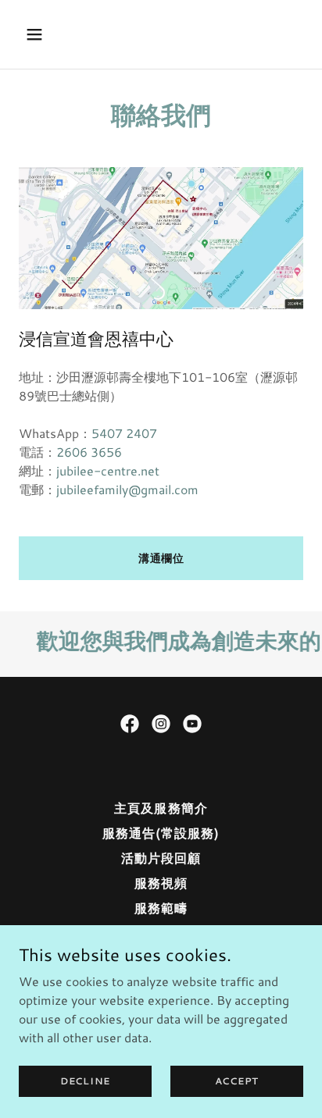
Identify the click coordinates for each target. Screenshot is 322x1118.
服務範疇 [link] (161, 908)
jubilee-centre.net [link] (107, 470)
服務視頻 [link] (161, 883)
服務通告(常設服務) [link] (161, 833)
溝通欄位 (161, 558)
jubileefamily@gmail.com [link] (127, 489)
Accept (237, 1081)
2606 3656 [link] (89, 452)
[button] (40, 34)
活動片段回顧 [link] (161, 858)
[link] (129, 723)
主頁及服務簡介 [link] (160, 808)
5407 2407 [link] (124, 433)
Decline (85, 1081)
